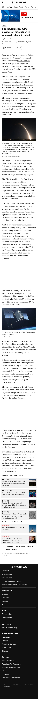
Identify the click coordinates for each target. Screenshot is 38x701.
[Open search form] (35, 2)
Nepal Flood (18, 7)
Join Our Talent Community (11, 667)
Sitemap (5, 651)
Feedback (5, 674)
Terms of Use (6, 624)
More (21, 476)
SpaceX (15, 549)
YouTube (5, 594)
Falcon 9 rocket (23, 61)
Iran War (9, 7)
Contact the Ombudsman (11, 678)
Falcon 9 (29, 547)
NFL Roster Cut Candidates (11, 581)
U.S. (3, 7)
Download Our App (9, 644)
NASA (7, 549)
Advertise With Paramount (11, 664)
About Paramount (8, 660)
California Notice (8, 617)
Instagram (5, 601)
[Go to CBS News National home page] (19, 2)
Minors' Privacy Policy (9, 628)
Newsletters (6, 637)
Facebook (5, 598)
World (27, 7)
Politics (33, 7)
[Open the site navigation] (7, 2)
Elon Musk (9, 547)
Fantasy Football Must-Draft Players (14, 584)
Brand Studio (6, 647)
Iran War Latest (7, 578)
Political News (7, 574)
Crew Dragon (20, 547)
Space (4, 26)
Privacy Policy (7, 614)
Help (3, 671)
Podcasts (5, 641)
